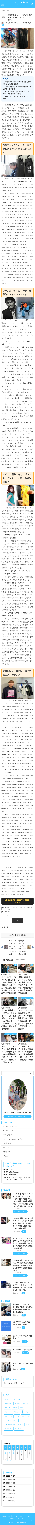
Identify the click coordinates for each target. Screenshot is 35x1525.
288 (26, 23)
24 (21, 1457)
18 (25, 1455)
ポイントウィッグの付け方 (22, 1350)
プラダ (17, 1416)
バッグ (8, 1135)
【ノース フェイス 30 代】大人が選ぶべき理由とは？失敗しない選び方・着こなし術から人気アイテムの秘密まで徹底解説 (9, 985)
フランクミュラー (10, 1424)
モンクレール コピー (9, 1171)
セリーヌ (20, 1424)
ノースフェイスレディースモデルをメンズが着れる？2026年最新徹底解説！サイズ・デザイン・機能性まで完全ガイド (8, 1054)
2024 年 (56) (11, 1483)
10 (21, 1453)
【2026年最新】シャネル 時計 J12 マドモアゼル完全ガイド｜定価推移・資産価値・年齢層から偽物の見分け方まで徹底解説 (23, 1223)
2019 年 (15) (10, 1501)
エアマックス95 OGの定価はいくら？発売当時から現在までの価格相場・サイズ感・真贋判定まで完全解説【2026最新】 (22, 1243)
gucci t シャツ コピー (10, 1169)
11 (25, 1453)
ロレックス (8, 1412)
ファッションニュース (27, 998)
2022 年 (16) (10, 1490)
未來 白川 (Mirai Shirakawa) (13, 23)
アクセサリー (10, 1126)
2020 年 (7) (10, 1497)
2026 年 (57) (10, 1476)
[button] (17, 920)
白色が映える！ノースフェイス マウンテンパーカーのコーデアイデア (17, 908)
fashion (15, 1407)
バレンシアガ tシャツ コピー (12, 1173)
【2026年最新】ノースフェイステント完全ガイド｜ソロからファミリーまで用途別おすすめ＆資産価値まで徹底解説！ (25, 985)
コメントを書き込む (17, 935)
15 (13, 1455)
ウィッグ (8, 1131)
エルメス (7, 1407)
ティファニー (8, 1429)
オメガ (26, 1412)
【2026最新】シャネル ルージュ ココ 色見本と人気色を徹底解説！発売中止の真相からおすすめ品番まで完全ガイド (23, 1265)
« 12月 (6, 1461)
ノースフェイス (7, 911)
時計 (7, 1143)
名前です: (7, 1112)
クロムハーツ (17, 1412)
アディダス (26, 1403)
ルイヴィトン (8, 1403)
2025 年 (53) (11, 1479)
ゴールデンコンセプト (11, 1420)
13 (5, 1455)
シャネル (17, 1403)
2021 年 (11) (10, 1494)
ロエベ (21, 1407)
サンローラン (19, 1429)
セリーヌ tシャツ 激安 (10, 1174)
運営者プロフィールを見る (17, 1117)
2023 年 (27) (10, 1487)
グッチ (27, 1424)
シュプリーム (25, 1416)
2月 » (10, 1461)
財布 (7, 1152)
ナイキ (7, 1399)
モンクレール (8, 1416)
